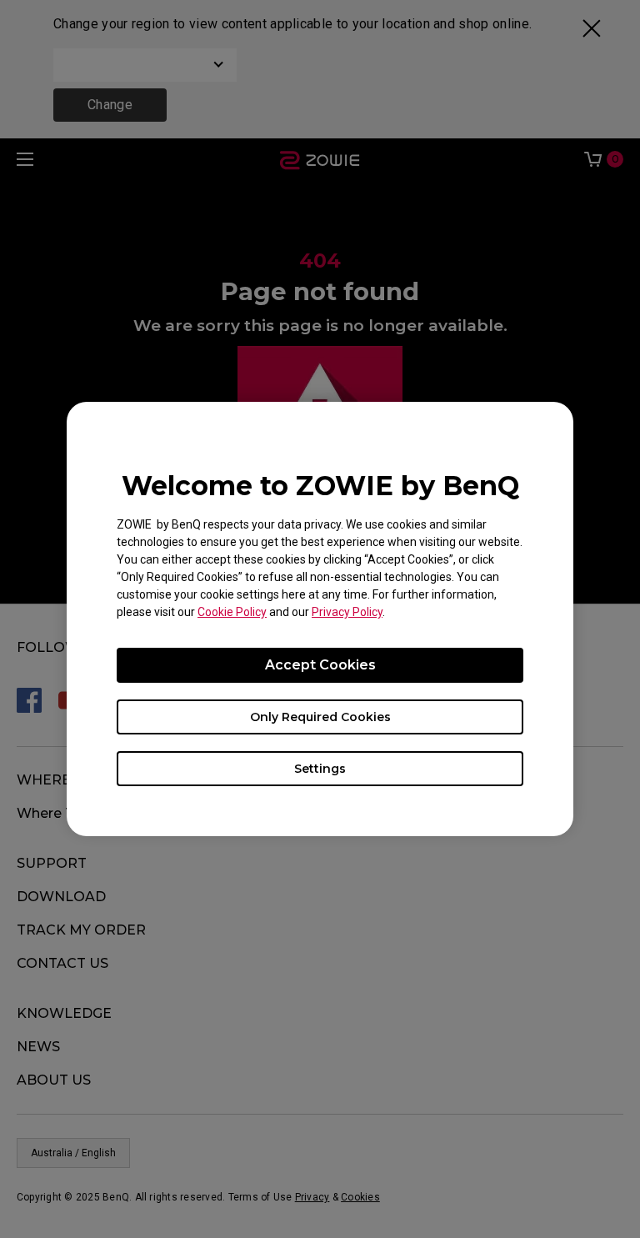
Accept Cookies (320, 665)
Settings (320, 768)
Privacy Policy (347, 612)
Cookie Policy (232, 612)
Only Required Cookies (320, 716)
